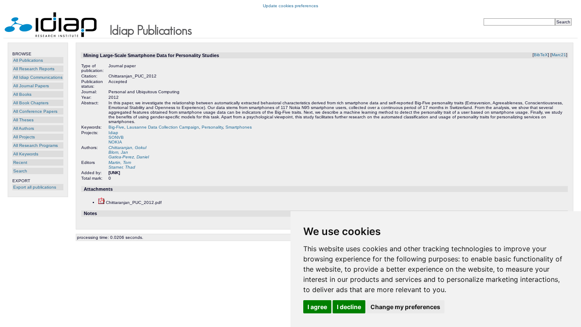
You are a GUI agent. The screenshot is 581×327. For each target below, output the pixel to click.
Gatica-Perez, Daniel (128, 157)
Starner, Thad (121, 167)
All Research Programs (35, 145)
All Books (22, 94)
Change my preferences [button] (405, 306)
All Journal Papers (31, 85)
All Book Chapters (30, 102)
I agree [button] (317, 306)
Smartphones (238, 127)
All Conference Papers (35, 111)
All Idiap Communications (38, 77)
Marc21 (559, 54)
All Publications (28, 60)
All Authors (23, 128)
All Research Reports (33, 68)
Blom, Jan (118, 152)
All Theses (23, 120)
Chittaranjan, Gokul (127, 147)
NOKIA (115, 142)
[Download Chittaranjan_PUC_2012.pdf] (101, 202)
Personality (212, 127)
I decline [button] (349, 306)
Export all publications (34, 187)
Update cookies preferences (290, 5)
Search (20, 171)
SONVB (116, 137)
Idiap (113, 132)
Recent (20, 162)
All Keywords (25, 154)
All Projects (24, 137)
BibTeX (541, 54)
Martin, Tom (119, 162)
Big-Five (116, 127)
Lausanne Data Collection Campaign (163, 127)
